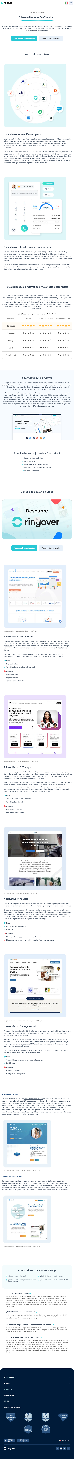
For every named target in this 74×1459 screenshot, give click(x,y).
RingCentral (11, 355)
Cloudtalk (11, 333)
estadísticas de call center (22, 141)
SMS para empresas (43, 782)
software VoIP (27, 641)
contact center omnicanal (33, 1099)
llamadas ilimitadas (40, 156)
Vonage (11, 341)
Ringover (11, 326)
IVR (58, 139)
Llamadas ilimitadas (31, 471)
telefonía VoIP (51, 304)
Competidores (33, 12)
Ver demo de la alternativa (51, 38)
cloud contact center (62, 258)
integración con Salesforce (42, 145)
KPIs (63, 402)
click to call (10, 156)
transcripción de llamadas (51, 1350)
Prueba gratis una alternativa (24, 38)
